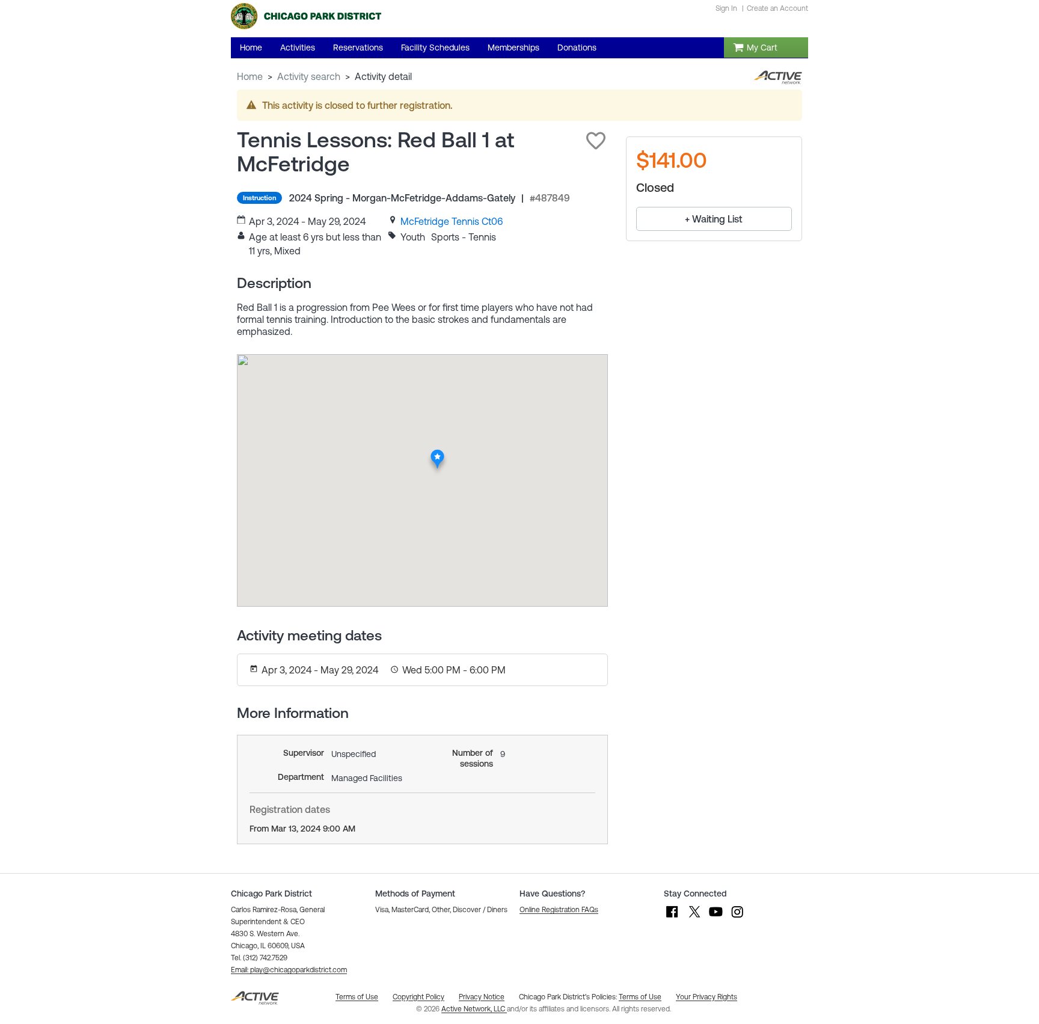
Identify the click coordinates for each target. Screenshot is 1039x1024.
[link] (451, 221)
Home (250, 76)
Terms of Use (640, 997)
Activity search (308, 76)
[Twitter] (693, 917)
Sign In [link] (726, 8)
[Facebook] (672, 917)
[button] (595, 140)
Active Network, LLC (474, 1009)
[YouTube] (715, 917)
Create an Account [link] (777, 8)
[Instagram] (737, 917)
